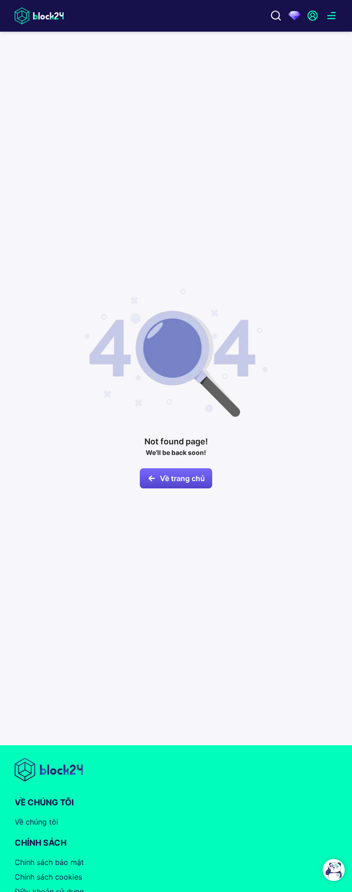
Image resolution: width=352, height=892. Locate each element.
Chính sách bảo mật (49, 862)
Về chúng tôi (36, 821)
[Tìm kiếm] (276, 16)
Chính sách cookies (48, 876)
